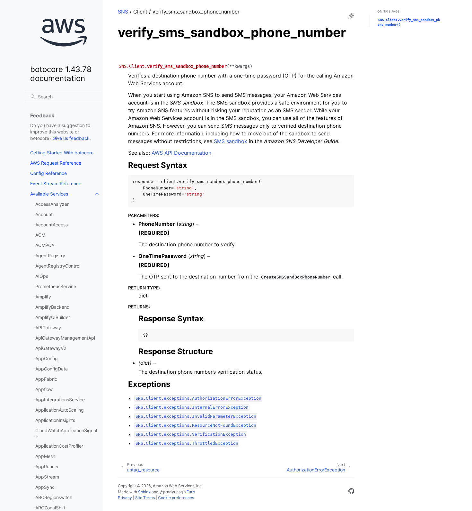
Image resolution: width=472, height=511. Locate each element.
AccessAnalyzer (52, 204)
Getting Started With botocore (61, 152)
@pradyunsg (171, 491)
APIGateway (48, 327)
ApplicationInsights (55, 420)
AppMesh (45, 456)
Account (44, 214)
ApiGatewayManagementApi (65, 338)
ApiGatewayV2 (50, 348)
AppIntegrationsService (60, 399)
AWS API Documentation (181, 153)
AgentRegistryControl (57, 266)
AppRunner (47, 466)
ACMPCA (44, 245)
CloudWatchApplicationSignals (66, 433)
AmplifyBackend (52, 307)
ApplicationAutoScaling (59, 410)
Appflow (44, 389)
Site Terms (145, 497)
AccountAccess (51, 224)
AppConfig (46, 358)
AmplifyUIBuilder (52, 317)
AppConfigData (51, 368)
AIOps (41, 276)
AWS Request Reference (55, 163)
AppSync (45, 487)
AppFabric (46, 379)
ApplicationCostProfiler (59, 446)
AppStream (47, 476)
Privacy (125, 497)
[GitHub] (351, 492)
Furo (191, 491)
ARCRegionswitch (53, 497)
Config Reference (48, 173)
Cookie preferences (176, 497)
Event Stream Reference (55, 183)
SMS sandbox (230, 141)
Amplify (43, 296)
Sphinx (144, 491)
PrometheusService (55, 286)
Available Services (49, 193)
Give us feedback (71, 138)
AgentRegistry (50, 255)
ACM (40, 235)
